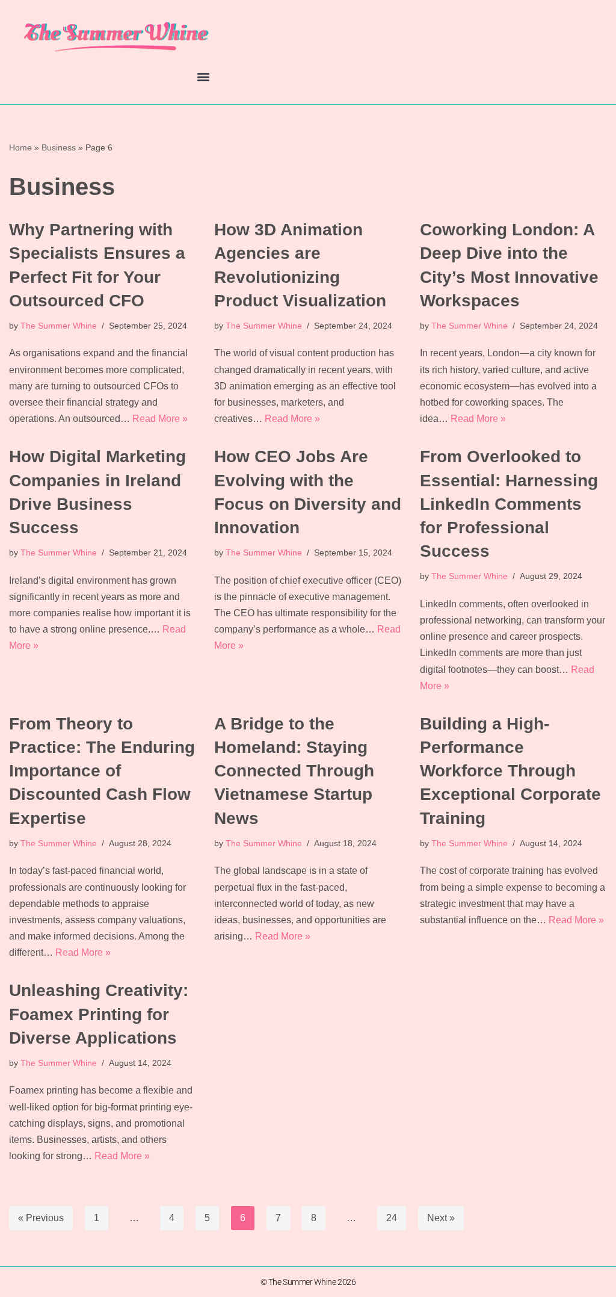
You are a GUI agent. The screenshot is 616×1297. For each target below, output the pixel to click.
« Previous (41, 1218)
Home (20, 147)
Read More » (160, 418)
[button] (203, 76)
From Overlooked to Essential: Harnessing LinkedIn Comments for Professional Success (509, 503)
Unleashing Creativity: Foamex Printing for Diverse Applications (98, 1014)
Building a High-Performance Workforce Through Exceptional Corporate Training (510, 771)
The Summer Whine (58, 325)
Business (59, 147)
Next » (441, 1218)
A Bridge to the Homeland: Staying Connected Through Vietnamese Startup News (294, 771)
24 (391, 1218)
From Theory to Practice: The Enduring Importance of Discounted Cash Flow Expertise (102, 771)
